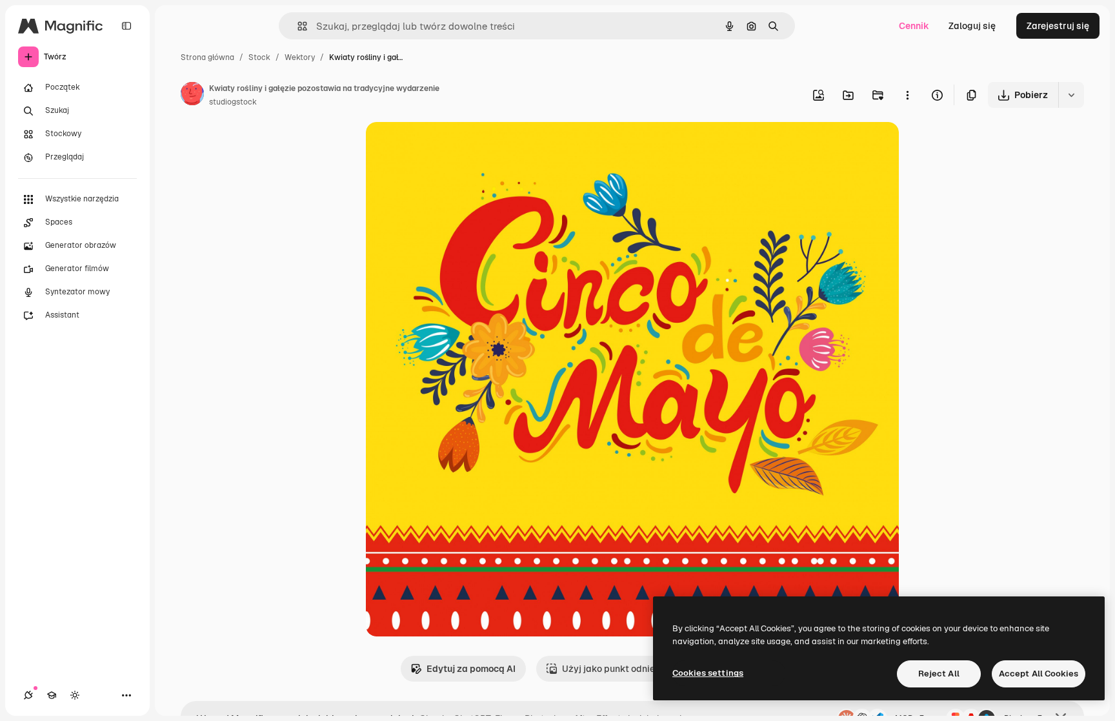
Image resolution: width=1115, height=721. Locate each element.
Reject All (938, 673)
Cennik (914, 26)
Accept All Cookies (1038, 673)
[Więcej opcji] (907, 95)
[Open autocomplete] (297, 26)
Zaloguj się (972, 26)
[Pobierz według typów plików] (1071, 95)
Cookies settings (707, 672)
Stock (259, 57)
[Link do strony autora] (192, 95)
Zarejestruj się (1058, 26)
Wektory (300, 57)
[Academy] (51, 695)
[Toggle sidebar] (126, 25)
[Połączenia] (28, 695)
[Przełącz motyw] (75, 695)
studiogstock (233, 102)
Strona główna (207, 57)
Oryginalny (454, 147)
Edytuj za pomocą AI (471, 669)
